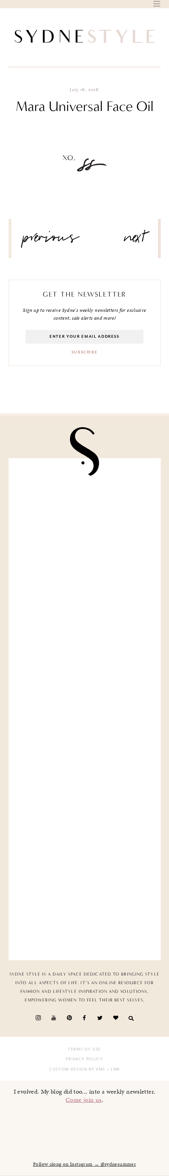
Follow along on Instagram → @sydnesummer (84, 1164)
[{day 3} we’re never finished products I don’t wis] (85, 749)
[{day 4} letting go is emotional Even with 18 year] (85, 589)
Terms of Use (84, 1049)
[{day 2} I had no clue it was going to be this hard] (85, 909)
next (135, 240)
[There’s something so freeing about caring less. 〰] (85, 669)
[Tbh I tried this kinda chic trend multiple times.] (85, 829)
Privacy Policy (84, 1059)
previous (51, 240)
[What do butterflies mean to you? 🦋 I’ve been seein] (85, 509)
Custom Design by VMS (77, 1069)
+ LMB (112, 1069)
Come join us (84, 1099)
